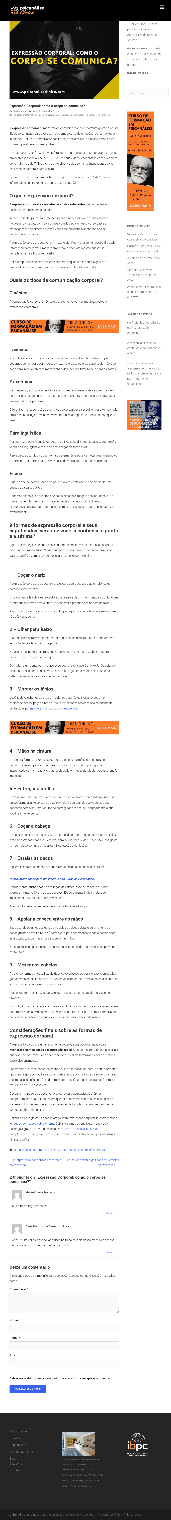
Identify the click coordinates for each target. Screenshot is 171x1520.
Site (12, 1355)
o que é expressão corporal (88, 1150)
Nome (15, 1320)
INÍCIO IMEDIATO (139, 73)
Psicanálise (91, 115)
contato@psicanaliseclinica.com (76, 1486)
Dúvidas (15, 1438)
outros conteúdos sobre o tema (34, 1123)
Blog (12, 1458)
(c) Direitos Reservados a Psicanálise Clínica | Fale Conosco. (103, 1514)
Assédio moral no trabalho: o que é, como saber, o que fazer (144, 292)
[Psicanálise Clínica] (31, 10)
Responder (111, 1213)
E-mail (15, 1338)
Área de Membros (21, 1451)
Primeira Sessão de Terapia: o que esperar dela (141, 275)
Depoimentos (18, 1445)
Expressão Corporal (56, 1150)
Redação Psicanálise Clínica (46, 111)
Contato (15, 1470)
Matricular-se (18, 1431)
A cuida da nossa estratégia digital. (35, 1514)
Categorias (17, 1463)
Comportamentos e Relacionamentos (43, 115)
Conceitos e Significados (73, 115)
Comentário (19, 1289)
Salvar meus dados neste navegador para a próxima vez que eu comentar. (60, 1378)
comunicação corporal (27, 1150)
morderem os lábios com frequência (53, 708)
